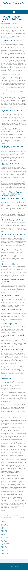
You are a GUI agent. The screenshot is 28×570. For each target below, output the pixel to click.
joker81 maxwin (4, 525)
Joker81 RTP (4, 527)
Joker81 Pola (4, 541)
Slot (5, 510)
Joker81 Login (4, 528)
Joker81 (3, 544)
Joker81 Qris (4, 547)
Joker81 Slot (4, 546)
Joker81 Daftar (4, 533)
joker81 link (3, 524)
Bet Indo (3, 540)
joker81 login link (5, 537)
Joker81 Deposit (5, 550)
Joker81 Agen (4, 538)
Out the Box (16, 566)
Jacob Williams (14, 23)
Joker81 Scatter (4, 530)
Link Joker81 (4, 534)
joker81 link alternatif (6, 522)
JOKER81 (3, 521)
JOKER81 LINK (4, 553)
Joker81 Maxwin (4, 552)
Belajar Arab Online (14, 3)
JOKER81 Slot (4, 549)
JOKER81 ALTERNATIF (6, 543)
